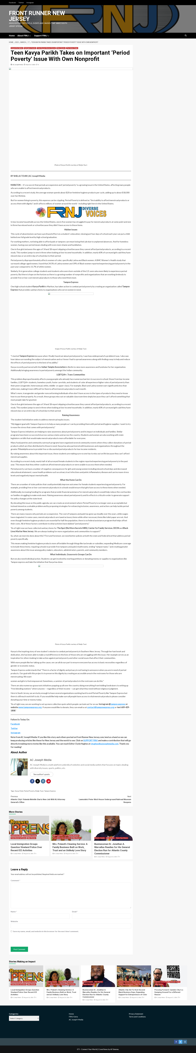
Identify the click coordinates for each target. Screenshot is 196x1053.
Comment (15, 880)
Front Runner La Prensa (18, 838)
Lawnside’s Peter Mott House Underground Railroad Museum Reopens (105, 799)
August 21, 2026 (172, 997)
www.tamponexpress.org (30, 707)
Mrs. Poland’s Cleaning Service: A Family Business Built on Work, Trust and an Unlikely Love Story (70, 847)
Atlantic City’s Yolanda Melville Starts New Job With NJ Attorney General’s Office (38, 799)
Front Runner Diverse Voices (46, 48)
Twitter (21, 3)
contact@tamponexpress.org (100, 707)
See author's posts (41, 774)
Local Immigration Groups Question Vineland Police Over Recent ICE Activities (26, 847)
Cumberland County (30, 835)
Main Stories (61, 48)
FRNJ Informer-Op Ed (173, 982)
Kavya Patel (19, 791)
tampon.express (117, 704)
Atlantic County (58, 835)
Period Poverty (29, 791)
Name (14, 911)
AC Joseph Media (18, 64)
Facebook (12, 3)
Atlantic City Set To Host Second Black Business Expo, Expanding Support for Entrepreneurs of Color (133, 992)
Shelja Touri (39, 791)
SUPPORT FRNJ (90, 740)
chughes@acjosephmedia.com (104, 743)
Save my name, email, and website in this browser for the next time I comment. (46, 931)
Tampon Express (50, 791)
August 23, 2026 (112, 857)
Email (75, 911)
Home (12, 35)
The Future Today (72, 48)
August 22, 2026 (136, 997)
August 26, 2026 (28, 853)
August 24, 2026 (70, 853)
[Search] (185, 36)
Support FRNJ (40, 35)
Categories (13, 1014)
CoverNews (103, 1049)
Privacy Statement (136, 1014)
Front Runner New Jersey (37, 16)
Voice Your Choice (122, 838)
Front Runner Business (72, 835)
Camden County (160, 982)
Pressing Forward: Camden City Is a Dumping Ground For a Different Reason (168, 992)
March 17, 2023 (30, 64)
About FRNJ (23, 35)
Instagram (30, 3)
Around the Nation (16, 48)
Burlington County (30, 48)
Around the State (16, 835)
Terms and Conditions (137, 1017)
